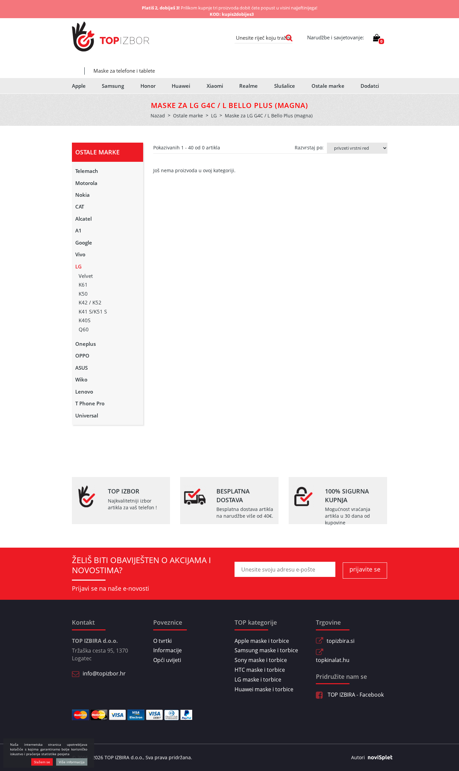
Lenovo (84, 391)
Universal (86, 415)
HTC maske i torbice (260, 669)
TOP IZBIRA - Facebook (355, 694)
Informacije (167, 650)
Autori (358, 757)
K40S (84, 320)
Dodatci (370, 85)
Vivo (80, 254)
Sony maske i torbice (261, 660)
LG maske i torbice (258, 679)
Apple (79, 85)
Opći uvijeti (167, 660)
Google (83, 242)
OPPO (82, 355)
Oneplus (85, 343)
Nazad (158, 115)
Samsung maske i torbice (266, 650)
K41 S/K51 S (93, 311)
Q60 (84, 329)
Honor (148, 85)
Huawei (181, 85)
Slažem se (42, 762)
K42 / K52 (90, 302)
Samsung (113, 85)
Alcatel (83, 218)
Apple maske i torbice (262, 641)
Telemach (86, 171)
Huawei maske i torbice (264, 689)
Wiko (81, 379)
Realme (248, 85)
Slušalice (284, 85)
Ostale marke (327, 85)
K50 (83, 293)
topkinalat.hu (332, 660)
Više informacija (72, 762)
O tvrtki (162, 641)
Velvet (86, 275)
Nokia (82, 194)
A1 (78, 230)
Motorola (86, 183)
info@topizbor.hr (104, 673)
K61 (83, 284)
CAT (79, 206)
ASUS (81, 367)
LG (78, 266)
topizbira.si (340, 641)
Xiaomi (215, 85)
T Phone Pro (90, 403)
